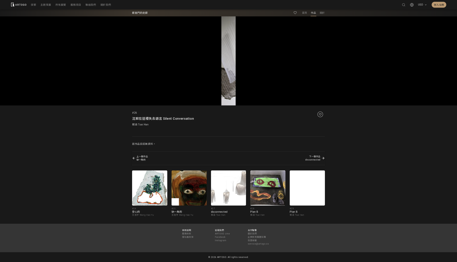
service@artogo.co (258, 244)
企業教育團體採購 (257, 237)
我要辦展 (252, 240)
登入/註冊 (439, 5)
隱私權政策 (188, 237)
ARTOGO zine (222, 233)
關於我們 (252, 233)
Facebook (220, 237)
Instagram (220, 240)
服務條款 (186, 233)
